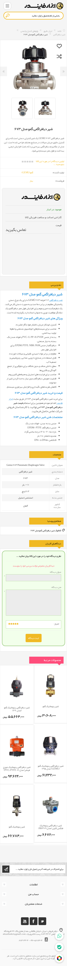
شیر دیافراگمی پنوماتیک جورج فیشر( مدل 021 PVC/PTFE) (17, 769)
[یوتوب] (25, 921)
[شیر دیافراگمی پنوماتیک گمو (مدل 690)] (17, 686)
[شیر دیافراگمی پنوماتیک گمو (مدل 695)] (50, 746)
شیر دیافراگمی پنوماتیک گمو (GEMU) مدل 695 (51, 767)
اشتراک (5, 869)
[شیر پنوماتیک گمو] (50, 686)
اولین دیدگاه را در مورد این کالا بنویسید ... (50, 162)
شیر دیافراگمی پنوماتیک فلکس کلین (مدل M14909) (50, 827)
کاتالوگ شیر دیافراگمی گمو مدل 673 (46, 530)
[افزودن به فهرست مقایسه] (59, 56)
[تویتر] (42, 921)
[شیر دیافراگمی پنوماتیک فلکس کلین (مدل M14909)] (50, 805)
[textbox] (33, 16)
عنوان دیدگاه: (55, 572)
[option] (45, 108)
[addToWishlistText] (59, 46)
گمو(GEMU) (27, 172)
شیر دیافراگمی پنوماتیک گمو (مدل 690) (17, 709)
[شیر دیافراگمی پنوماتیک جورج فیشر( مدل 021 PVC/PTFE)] (17, 746)
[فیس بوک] (33, 921)
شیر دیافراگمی (56, 300)
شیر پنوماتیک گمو (51, 706)
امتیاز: (56, 624)
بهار (31, 180)
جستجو (7, 15)
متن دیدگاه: (56, 587)
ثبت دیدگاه (33, 638)
